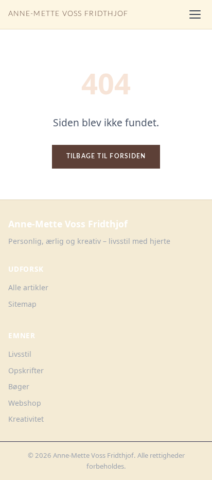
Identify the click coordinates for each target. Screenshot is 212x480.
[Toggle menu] (195, 14)
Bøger (18, 386)
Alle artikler (28, 287)
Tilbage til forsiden (106, 156)
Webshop (24, 403)
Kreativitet (26, 419)
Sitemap (22, 304)
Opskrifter (26, 370)
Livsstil (19, 354)
